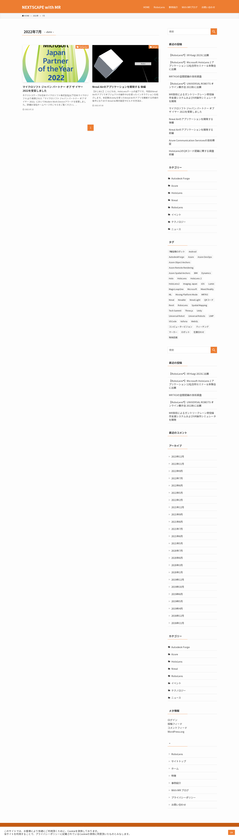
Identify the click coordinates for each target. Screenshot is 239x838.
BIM (196, 273)
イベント (176, 214)
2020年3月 (177, 565)
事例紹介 (176, 783)
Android (192, 251)
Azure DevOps (205, 256)
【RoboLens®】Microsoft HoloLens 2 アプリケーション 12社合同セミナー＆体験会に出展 (192, 65)
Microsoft (192, 289)
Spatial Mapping (199, 305)
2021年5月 (177, 543)
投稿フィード (175, 723)
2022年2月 (177, 500)
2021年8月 (177, 521)
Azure (174, 185)
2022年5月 (177, 492)
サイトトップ (178, 761)
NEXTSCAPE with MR (41, 7)
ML (170, 294)
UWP (211, 315)
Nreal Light (195, 299)
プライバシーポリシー (183, 797)
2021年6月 (177, 536)
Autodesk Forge (180, 178)
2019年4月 (177, 608)
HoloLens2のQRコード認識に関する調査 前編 (192, 152)
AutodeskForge (176, 256)
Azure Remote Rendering (181, 267)
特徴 (173, 775)
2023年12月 (177, 456)
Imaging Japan (190, 283)
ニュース (176, 229)
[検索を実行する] (214, 31)
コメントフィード (177, 727)
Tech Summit (175, 310)
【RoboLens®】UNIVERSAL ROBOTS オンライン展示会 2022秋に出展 (191, 85)
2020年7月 (177, 550)
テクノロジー (178, 221)
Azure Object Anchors (179, 262)
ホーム (175, 768)
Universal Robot (177, 315)
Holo (171, 278)
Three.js (189, 310)
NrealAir (182, 299)
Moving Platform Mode (187, 294)
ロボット (185, 332)
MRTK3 (204, 294)
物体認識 (173, 337)
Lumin (211, 283)
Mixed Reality (207, 289)
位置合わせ (199, 332)
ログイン (172, 720)
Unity (199, 310)
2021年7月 (177, 528)
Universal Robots (196, 315)
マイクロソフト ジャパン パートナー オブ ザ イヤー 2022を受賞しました (191, 110)
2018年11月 (177, 623)
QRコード (208, 299)
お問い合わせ (178, 804)
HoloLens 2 (196, 278)
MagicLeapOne (176, 289)
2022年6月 (177, 485)
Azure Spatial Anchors (179, 273)
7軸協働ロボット (177, 251)
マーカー (173, 332)
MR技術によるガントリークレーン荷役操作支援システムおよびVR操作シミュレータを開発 (192, 98)
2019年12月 (177, 579)
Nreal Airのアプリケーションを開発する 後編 (191, 120)
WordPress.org (176, 731)
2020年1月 (177, 572)
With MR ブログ (180, 790)
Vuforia (183, 321)
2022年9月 (177, 471)
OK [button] (231, 832)
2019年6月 (177, 594)
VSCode (173, 321)
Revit (171, 305)
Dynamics (206, 273)
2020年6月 (177, 557)
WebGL (194, 321)
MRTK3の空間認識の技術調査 (185, 76)
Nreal (174, 200)
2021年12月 (177, 507)
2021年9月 (177, 514)
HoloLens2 (174, 283)
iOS (203, 283)
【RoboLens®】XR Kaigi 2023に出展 (189, 55)
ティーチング (202, 326)
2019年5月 (177, 601)
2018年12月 (177, 615)
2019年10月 (177, 586)
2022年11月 (177, 463)
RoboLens (177, 207)
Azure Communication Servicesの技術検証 (192, 142)
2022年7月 (177, 478)
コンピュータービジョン (180, 326)
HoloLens (176, 192)
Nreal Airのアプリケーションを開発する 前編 (191, 131)
